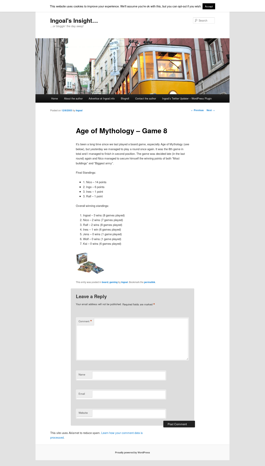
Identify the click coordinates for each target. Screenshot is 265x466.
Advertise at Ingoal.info (102, 98)
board (105, 282)
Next (211, 110)
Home (54, 98)
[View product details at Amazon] (90, 273)
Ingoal (79, 110)
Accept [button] (209, 6)
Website (83, 413)
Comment (85, 321)
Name (82, 374)
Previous (197, 110)
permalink (149, 282)
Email (82, 393)
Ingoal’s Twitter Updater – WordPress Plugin (187, 98)
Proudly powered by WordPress (132, 452)
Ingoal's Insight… (74, 20)
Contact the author (145, 98)
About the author (73, 98)
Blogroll (125, 98)
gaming (113, 282)
